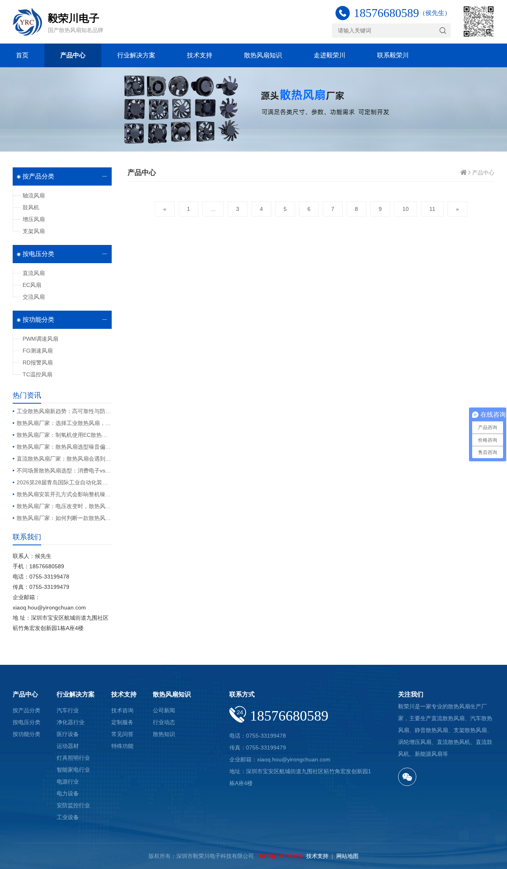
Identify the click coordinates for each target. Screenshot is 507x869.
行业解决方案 (136, 55)
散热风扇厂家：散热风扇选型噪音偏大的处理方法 (64, 447)
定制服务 (122, 722)
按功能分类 (38, 319)
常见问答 (122, 734)
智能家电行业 (73, 770)
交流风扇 (34, 297)
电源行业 (68, 781)
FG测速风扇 (38, 350)
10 (405, 209)
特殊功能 (122, 746)
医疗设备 (68, 734)
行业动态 (164, 722)
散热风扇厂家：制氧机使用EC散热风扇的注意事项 (64, 435)
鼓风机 (31, 207)
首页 (22, 55)
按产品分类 (38, 176)
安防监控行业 (73, 805)
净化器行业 (70, 722)
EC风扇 (32, 285)
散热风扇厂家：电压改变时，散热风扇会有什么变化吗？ (64, 506)
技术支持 (199, 55)
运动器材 (68, 746)
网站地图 (347, 856)
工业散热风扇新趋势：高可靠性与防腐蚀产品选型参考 (64, 411)
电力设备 (68, 793)
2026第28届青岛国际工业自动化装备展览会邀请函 (64, 482)
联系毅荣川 (393, 55)
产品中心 (73, 55)
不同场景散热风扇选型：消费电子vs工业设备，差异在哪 (64, 470)
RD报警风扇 (38, 362)
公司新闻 (164, 710)
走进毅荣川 (329, 55)
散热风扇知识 (263, 55)
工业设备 (68, 817)
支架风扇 (34, 231)
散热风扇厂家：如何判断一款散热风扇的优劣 (64, 518)
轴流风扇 (34, 195)
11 (432, 209)
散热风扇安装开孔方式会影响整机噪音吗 (64, 494)
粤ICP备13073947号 (281, 856)
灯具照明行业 (73, 758)
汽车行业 (68, 710)
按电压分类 (38, 253)
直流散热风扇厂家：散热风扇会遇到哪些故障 (64, 458)
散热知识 (164, 734)
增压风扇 (34, 219)
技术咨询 (122, 710)
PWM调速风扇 (40, 339)
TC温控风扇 (37, 374)
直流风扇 (34, 273)
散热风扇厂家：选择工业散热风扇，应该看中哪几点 (64, 423)
